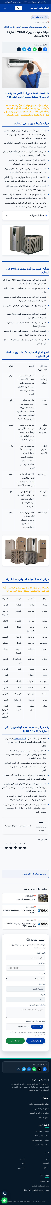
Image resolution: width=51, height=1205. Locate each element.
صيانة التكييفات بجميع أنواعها (39, 1104)
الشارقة (46, 1163)
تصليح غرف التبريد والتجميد (39, 1113)
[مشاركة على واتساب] (35, 49)
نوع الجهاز (42, 984)
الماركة (43, 995)
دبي (47, 1159)
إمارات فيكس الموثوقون (39, 8)
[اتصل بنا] (4, 1193)
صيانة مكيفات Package (40, 1140)
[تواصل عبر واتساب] (4, 1200)
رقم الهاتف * (41, 963)
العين (23, 1163)
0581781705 (44, 1181)
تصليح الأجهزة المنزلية (41, 1109)
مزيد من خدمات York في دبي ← (34, 874)
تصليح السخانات (43, 1117)
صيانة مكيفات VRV (42, 1131)
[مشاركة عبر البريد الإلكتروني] (19, 49)
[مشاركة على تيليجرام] (24, 49)
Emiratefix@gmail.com (40, 1186)
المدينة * (42, 974)
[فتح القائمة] (4, 8)
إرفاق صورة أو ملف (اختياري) (35, 1021)
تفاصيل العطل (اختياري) (37, 1005)
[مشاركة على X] (40, 49)
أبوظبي (22, 1159)
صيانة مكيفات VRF (42, 1136)
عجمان (46, 1168)
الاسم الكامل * (40, 953)
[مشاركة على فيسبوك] (45, 49)
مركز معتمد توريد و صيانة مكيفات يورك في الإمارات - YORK (25, 27)
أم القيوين (21, 1168)
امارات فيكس (20, 738)
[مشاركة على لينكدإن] (29, 49)
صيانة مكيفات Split (42, 1145)
